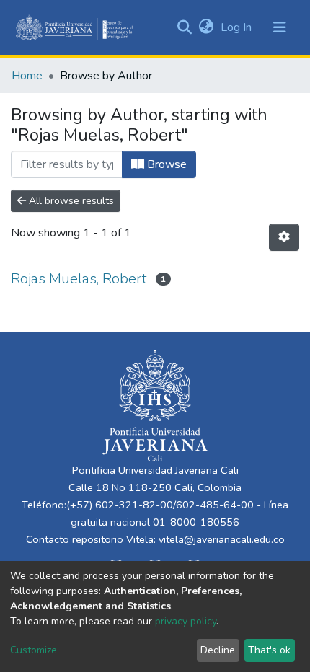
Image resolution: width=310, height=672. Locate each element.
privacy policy (185, 621)
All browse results (70, 201)
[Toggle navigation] (279, 27)
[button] (206, 27)
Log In (237, 27)
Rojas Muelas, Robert (79, 278)
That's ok (269, 650)
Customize (33, 650)
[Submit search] (184, 27)
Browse (165, 164)
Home (27, 76)
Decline (217, 650)
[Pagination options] (284, 237)
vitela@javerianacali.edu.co (222, 539)
